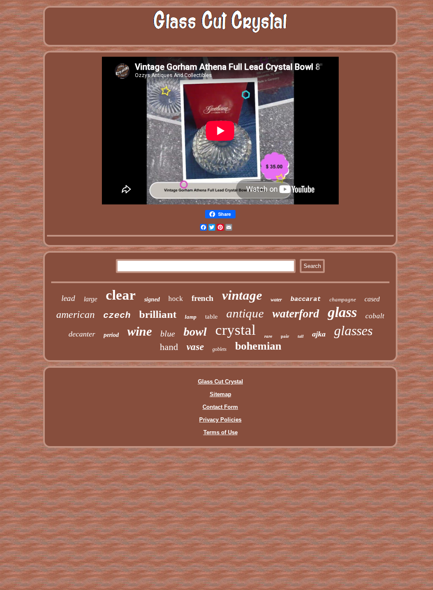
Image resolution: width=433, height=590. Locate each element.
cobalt (374, 316)
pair (285, 336)
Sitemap (220, 394)
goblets (219, 349)
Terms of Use (220, 432)
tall (301, 336)
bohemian (258, 346)
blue (167, 333)
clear (121, 295)
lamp (191, 317)
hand (169, 347)
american (75, 314)
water (276, 300)
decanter (82, 334)
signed (152, 299)
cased (372, 299)
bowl (195, 331)
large (90, 299)
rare (268, 336)
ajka (319, 334)
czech (117, 315)
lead (68, 298)
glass (342, 312)
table (211, 316)
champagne (342, 299)
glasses (353, 330)
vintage (242, 295)
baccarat (305, 299)
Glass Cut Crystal (220, 381)
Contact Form (220, 407)
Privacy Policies (220, 419)
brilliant (157, 314)
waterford (295, 313)
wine (139, 331)
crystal (235, 330)
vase (195, 347)
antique (245, 313)
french (203, 298)
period (111, 335)
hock (175, 299)
